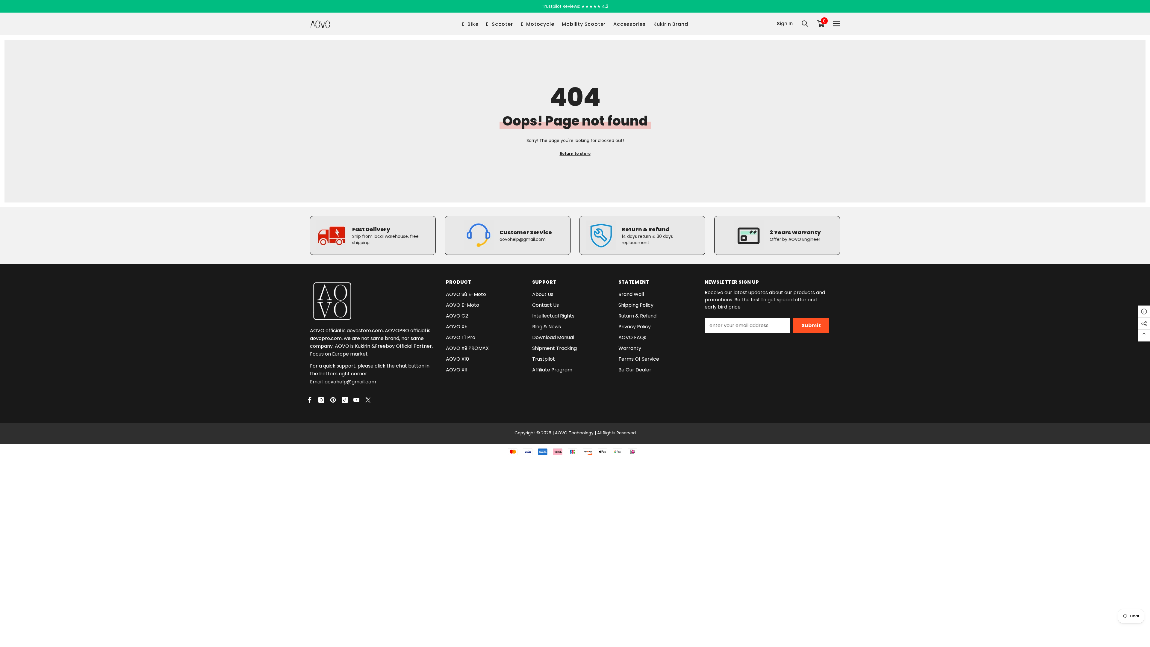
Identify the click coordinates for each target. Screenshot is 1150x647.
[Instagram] (321, 399)
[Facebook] (309, 399)
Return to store (575, 153)
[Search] (805, 23)
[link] (373, 235)
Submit (811, 325)
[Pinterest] (333, 399)
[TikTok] (344, 399)
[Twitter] (368, 399)
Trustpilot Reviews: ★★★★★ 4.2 (575, 6)
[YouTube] (356, 399)
